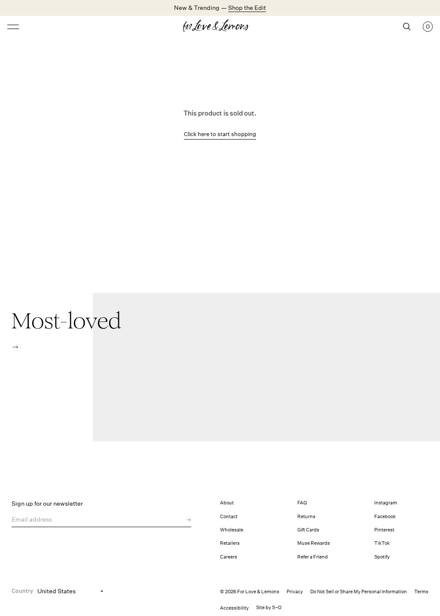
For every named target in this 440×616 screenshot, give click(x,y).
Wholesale (231, 530)
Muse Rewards (313, 543)
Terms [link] (421, 592)
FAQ (302, 503)
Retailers (230, 543)
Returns (306, 516)
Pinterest (384, 530)
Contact (229, 516)
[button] (15, 347)
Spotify (382, 557)
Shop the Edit (247, 8)
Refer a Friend (312, 557)
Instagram (385, 503)
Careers (228, 557)
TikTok (382, 543)
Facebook (385, 516)
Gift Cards (308, 530)
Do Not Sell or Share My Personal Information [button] (358, 592)
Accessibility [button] (234, 608)
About (227, 503)
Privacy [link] (295, 592)
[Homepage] (220, 26)
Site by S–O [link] (268, 607)
